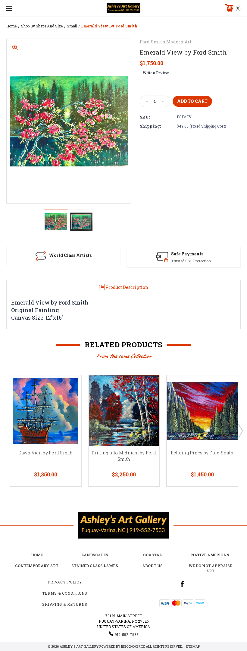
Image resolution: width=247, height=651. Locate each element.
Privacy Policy (65, 582)
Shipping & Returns (64, 604)
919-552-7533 (127, 634)
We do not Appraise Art (210, 568)
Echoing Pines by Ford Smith (202, 453)
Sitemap (193, 646)
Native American (210, 554)
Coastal (152, 554)
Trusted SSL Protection (191, 260)
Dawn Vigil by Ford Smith (45, 453)
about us (152, 565)
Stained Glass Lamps (94, 565)
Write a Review (156, 72)
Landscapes (94, 554)
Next (240, 430)
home (37, 554)
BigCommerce (133, 646)
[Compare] (69, 416)
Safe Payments (187, 254)
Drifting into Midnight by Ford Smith (124, 456)
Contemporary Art (36, 565)
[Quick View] (69, 387)
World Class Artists (70, 255)
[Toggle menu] (29, 8)
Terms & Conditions (64, 593)
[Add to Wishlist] (69, 401)
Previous (7, 430)
